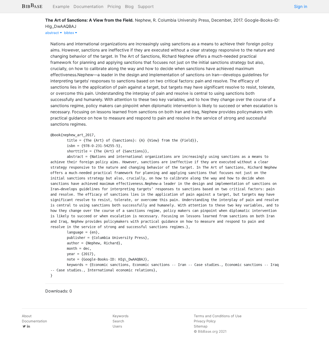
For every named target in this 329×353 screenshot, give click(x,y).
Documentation (88, 6)
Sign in (300, 6)
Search (118, 321)
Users (117, 326)
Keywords (121, 316)
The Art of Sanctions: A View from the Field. (89, 20)
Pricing (114, 6)
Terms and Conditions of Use (218, 316)
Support (146, 6)
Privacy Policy (205, 321)
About (27, 316)
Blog (129, 6)
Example (61, 6)
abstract (52, 33)
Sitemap (200, 326)
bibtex (69, 33)
